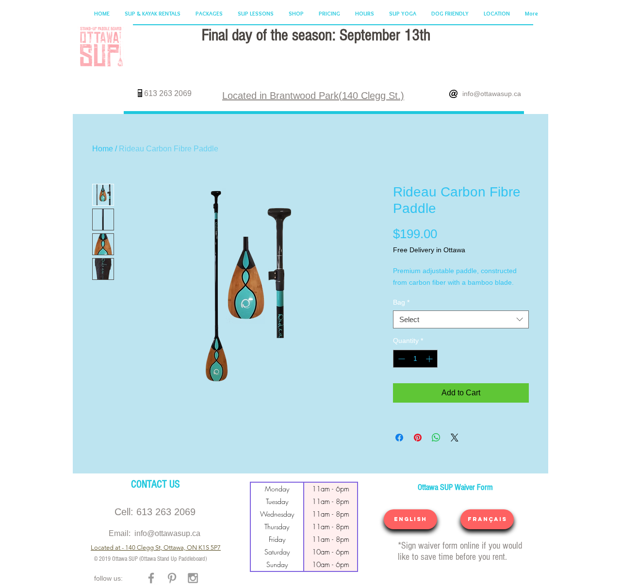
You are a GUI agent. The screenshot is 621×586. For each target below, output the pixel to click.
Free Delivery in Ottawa (429, 250)
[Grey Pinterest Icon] (172, 578)
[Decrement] (400, 358)
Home (102, 149)
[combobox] (461, 319)
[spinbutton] (415, 358)
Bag (401, 302)
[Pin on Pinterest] (418, 437)
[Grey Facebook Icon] (151, 578)
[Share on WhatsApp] (436, 437)
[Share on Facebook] (399, 437)
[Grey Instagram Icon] (193, 578)
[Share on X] (454, 437)
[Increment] (430, 358)
